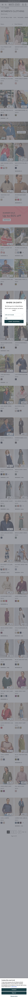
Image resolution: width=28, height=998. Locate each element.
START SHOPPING (14, 321)
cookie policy (14, 986)
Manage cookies (14, 996)
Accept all (14, 989)
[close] (24, 300)
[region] (14, 988)
